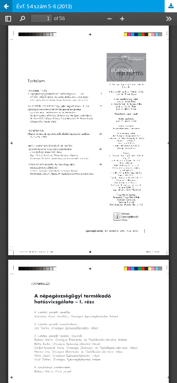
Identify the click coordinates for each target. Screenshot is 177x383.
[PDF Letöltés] (171, 6)
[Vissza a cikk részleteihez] (6, 6)
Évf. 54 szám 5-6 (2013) (44, 6)
